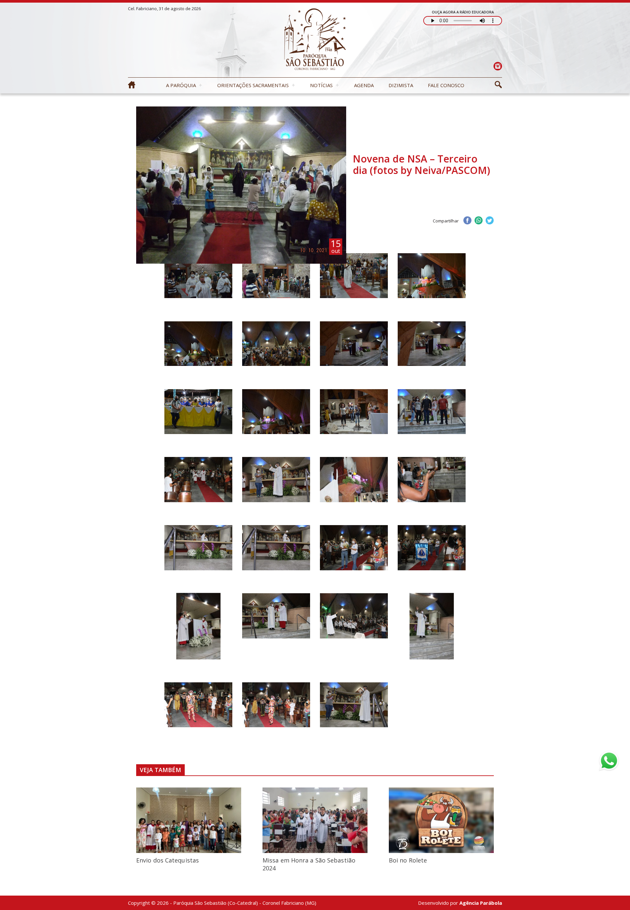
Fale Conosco (446, 85)
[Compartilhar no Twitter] (489, 221)
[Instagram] (497, 66)
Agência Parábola (480, 903)
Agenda (364, 85)
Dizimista (400, 85)
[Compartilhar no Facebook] (467, 221)
